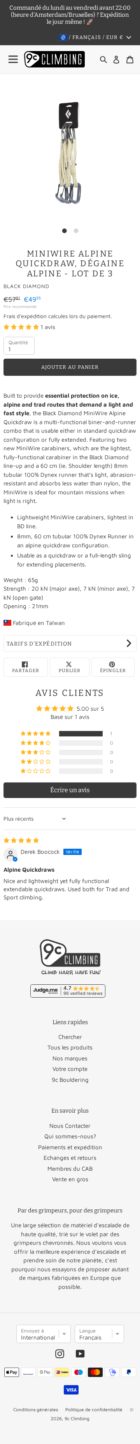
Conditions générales (35, 1409)
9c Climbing (77, 1418)
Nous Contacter (70, 1125)
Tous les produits (70, 1047)
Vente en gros (70, 1179)
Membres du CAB (70, 1168)
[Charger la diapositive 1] (64, 231)
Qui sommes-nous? (70, 1136)
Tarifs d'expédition (39, 644)
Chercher (70, 1036)
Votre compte (70, 1068)
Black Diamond (26, 286)
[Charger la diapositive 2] (76, 231)
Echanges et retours (70, 1157)
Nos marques (70, 1058)
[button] (22, 327)
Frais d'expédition (25, 316)
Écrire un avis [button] (70, 790)
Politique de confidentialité (93, 1409)
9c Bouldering (70, 1079)
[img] (21, 840)
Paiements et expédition (70, 1147)
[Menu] (13, 59)
